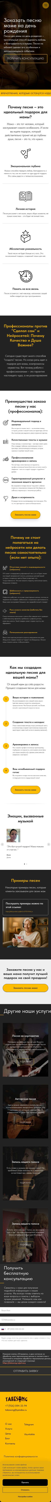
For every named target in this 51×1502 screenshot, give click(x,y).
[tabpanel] (25, 932)
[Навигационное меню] (45, 5)
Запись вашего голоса (25, 1223)
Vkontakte (29, 1434)
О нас (8, 1423)
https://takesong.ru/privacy (14, 1363)
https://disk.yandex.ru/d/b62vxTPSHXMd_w (19, 911)
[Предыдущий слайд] (2, 844)
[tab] (25, 907)
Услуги (8, 1428)
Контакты (10, 1443)
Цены (8, 1433)
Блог (7, 1438)
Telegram (29, 1424)
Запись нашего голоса (25, 1161)
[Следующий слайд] (48, 844)
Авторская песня (25, 1098)
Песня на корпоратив (25, 1035)
